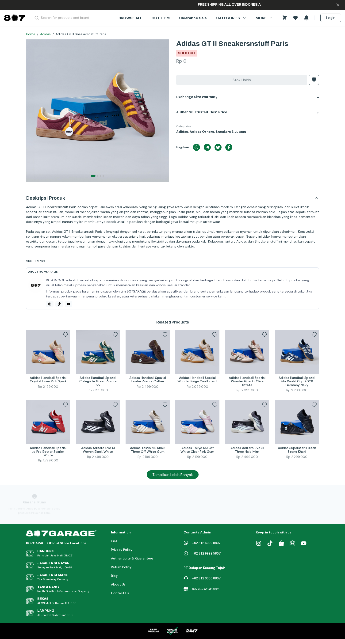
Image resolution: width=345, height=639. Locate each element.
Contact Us (120, 593)
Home (30, 34)
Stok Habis (242, 79)
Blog (114, 576)
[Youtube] (68, 304)
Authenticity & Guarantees (132, 558)
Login (330, 17)
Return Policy (121, 567)
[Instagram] (50, 304)
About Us (118, 584)
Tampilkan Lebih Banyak (172, 474)
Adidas (45, 34)
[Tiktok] (59, 304)
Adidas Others (202, 131)
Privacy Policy (121, 550)
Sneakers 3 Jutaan (231, 131)
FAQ (114, 541)
